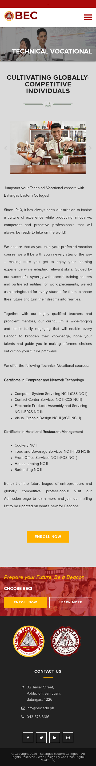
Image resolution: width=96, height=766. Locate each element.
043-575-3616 (38, 717)
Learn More (70, 602)
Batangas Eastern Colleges (21, 17)
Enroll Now (48, 537)
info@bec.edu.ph (40, 708)
